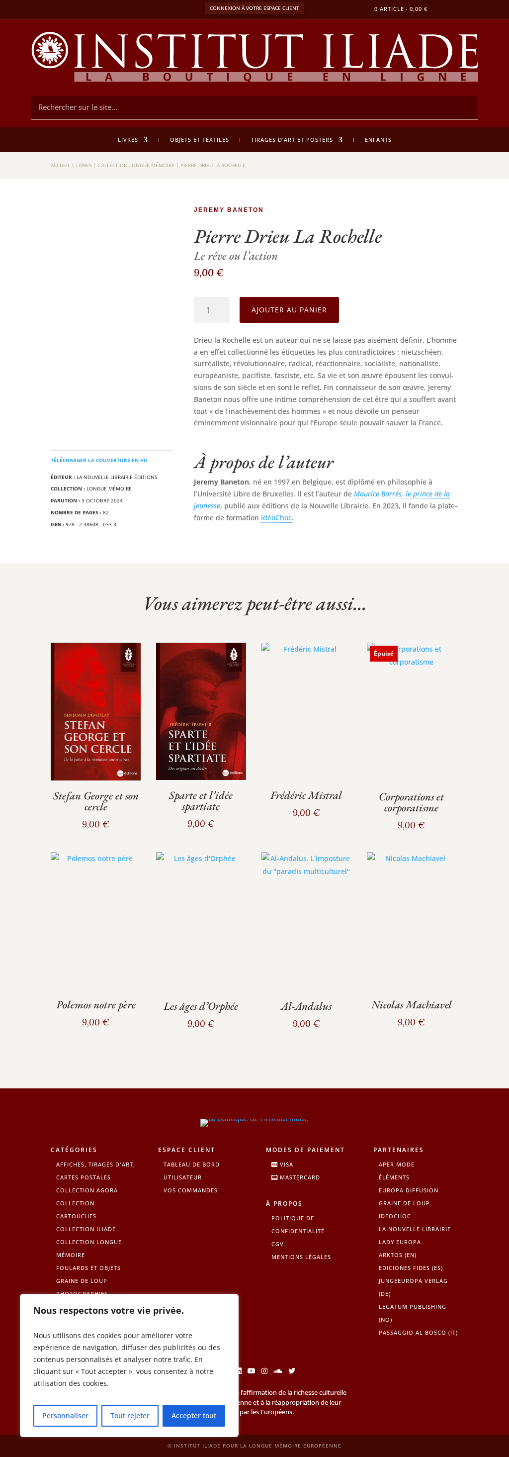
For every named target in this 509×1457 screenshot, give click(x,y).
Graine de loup (81, 1280)
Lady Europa (400, 1242)
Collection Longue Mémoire (135, 165)
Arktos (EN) (398, 1255)
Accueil (60, 165)
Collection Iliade (86, 1229)
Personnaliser (65, 1415)
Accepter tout (193, 1415)
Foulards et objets (88, 1267)
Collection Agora (87, 1190)
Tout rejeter (130, 1415)
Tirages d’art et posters (292, 139)
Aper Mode (397, 1164)
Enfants (378, 139)
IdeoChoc (395, 1216)
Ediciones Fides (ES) (411, 1267)
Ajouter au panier (289, 309)
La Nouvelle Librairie (415, 1229)
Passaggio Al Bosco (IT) (418, 1332)
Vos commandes (191, 1190)
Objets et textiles (199, 139)
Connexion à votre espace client (254, 7)
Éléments (394, 1177)
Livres (128, 139)
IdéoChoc (276, 517)
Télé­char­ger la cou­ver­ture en (99, 460)
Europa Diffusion (408, 1190)
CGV (277, 1244)
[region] (129, 1365)
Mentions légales (301, 1257)
